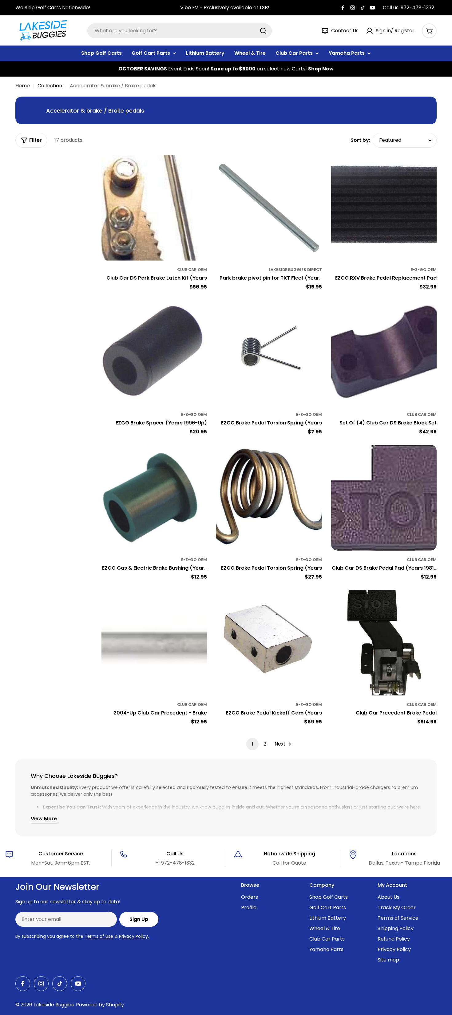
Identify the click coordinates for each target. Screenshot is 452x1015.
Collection (50, 85)
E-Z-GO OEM (424, 269)
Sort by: (360, 140)
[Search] (263, 30)
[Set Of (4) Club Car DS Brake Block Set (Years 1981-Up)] (384, 352)
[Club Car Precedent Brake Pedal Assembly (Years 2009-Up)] (384, 642)
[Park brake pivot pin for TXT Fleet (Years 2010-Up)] (269, 208)
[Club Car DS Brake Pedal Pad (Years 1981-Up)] (384, 497)
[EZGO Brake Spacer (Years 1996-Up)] (154, 352)
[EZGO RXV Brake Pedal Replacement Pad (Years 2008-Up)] (384, 208)
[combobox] (179, 30)
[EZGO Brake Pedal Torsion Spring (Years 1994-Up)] (269, 497)
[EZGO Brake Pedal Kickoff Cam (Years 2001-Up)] (269, 642)
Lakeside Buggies (54, 1004)
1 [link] (252, 743)
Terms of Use (99, 936)
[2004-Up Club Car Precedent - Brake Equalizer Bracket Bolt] (154, 642)
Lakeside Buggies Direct (295, 269)
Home (22, 85)
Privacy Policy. (134, 936)
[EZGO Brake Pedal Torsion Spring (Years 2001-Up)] (269, 352)
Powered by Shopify (100, 1004)
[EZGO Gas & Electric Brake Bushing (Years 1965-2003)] (154, 497)
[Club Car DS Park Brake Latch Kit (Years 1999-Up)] (154, 208)
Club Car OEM (192, 269)
